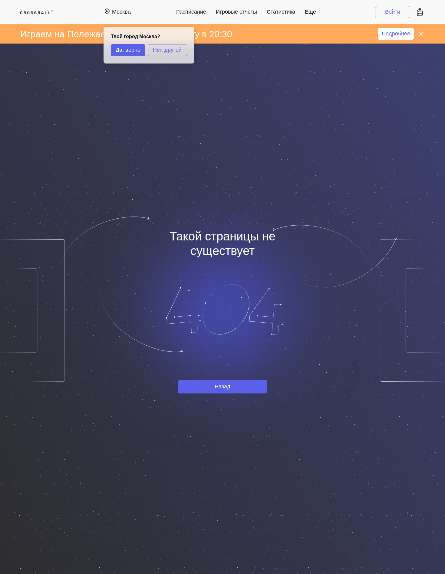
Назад (222, 386)
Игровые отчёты (236, 12)
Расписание (191, 12)
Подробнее (396, 34)
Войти (392, 12)
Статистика (281, 12)
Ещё (310, 12)
